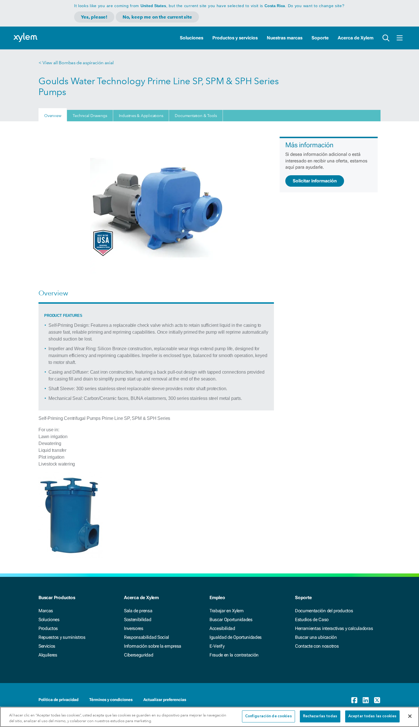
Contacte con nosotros (317, 646)
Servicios (46, 646)
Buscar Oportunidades (231, 619)
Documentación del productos (324, 610)
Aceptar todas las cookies (372, 716)
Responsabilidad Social (146, 637)
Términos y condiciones (111, 699)
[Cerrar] (410, 716)
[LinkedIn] (365, 700)
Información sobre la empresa (152, 646)
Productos (48, 628)
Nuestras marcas (284, 38)
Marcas (45, 610)
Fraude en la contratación (234, 655)
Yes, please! (94, 17)
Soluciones (191, 38)
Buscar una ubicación (316, 637)
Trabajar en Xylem (227, 610)
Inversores (133, 628)
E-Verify (217, 646)
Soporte (320, 38)
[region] (209, 717)
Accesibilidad (222, 628)
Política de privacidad (58, 699)
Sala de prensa (138, 610)
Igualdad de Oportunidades (236, 637)
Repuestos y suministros (62, 637)
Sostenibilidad (137, 619)
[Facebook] (354, 700)
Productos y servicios (235, 38)
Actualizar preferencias (164, 699)
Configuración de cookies (268, 716)
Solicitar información (315, 181)
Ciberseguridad (138, 655)
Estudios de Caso (312, 619)
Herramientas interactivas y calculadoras (334, 628)
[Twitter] (377, 700)
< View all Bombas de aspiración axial (76, 62)
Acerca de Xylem (355, 38)
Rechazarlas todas (320, 716)
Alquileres (47, 655)
